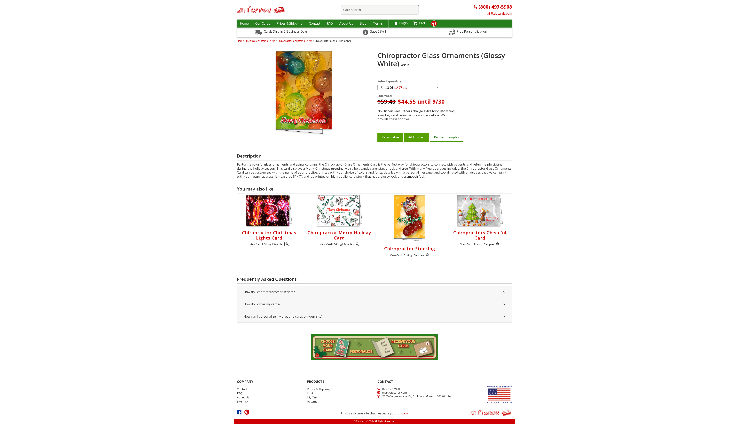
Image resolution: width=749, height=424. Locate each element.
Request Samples (446, 137)
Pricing (267, 244)
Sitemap (242, 401)
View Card (256, 244)
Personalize (390, 137)
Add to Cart (416, 137)
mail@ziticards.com (498, 13)
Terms (378, 23)
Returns (312, 401)
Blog (363, 23)
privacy (403, 413)
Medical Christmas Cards (261, 41)
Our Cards (262, 23)
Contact (314, 23)
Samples (278, 244)
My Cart (312, 397)
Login (403, 23)
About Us (346, 23)
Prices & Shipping (289, 23)
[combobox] (408, 87)
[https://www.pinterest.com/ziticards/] (434, 24)
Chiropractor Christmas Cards (295, 41)
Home (244, 23)
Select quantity (389, 81)
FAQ (330, 23)
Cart (422, 23)
